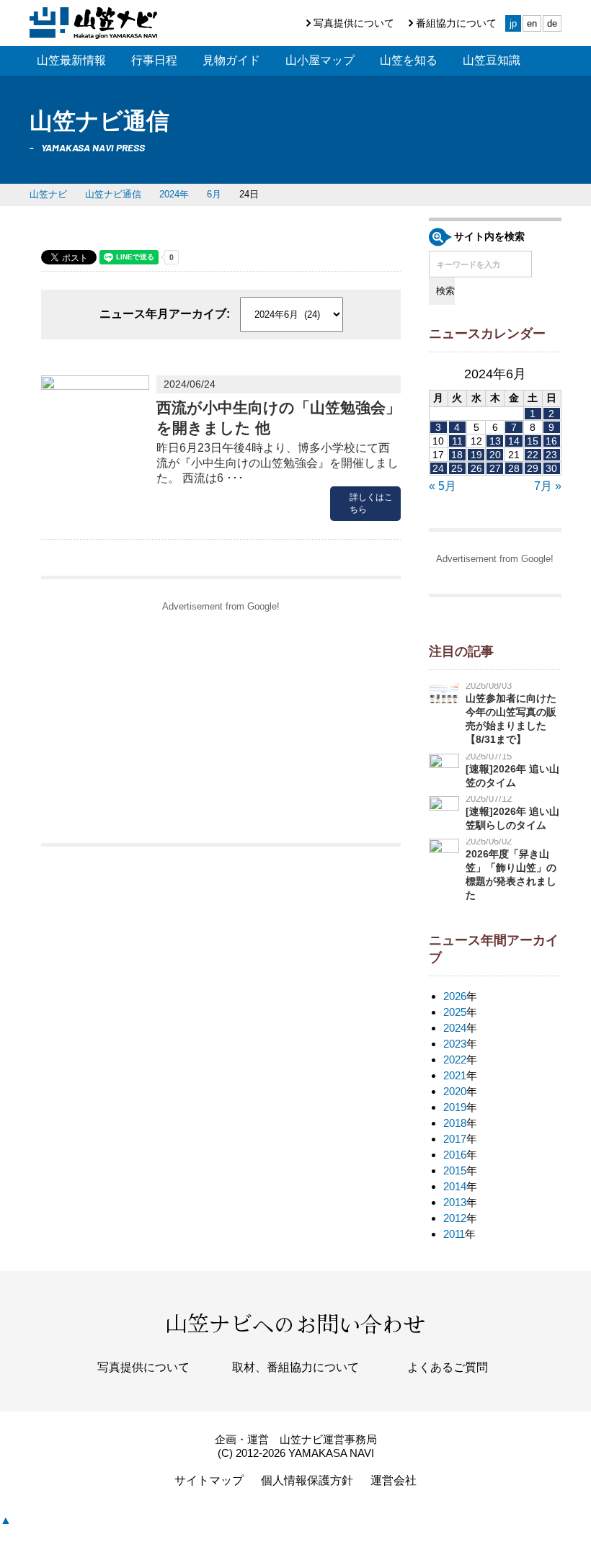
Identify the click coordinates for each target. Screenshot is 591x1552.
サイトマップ (209, 1480)
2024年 (174, 194)
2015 (454, 1170)
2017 (454, 1139)
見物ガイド (231, 60)
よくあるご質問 (447, 1367)
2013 (454, 1202)
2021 (454, 1075)
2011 (454, 1234)
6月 (214, 194)
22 (532, 454)
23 (551, 454)
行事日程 (154, 60)
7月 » (547, 486)
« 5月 (442, 486)
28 (514, 468)
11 (457, 441)
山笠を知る (408, 60)
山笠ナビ (48, 194)
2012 (454, 1218)
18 (457, 454)
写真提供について (354, 23)
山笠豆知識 (491, 60)
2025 (454, 1012)
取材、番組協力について (295, 1367)
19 (476, 454)
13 (495, 441)
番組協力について (456, 23)
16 (551, 441)
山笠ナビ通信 (113, 194)
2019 (454, 1107)
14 (514, 441)
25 (457, 468)
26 (476, 468)
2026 (454, 996)
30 (551, 468)
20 (495, 454)
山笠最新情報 (71, 60)
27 (495, 468)
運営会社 (393, 1480)
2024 (454, 1028)
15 (532, 441)
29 (532, 468)
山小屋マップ (320, 60)
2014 (454, 1186)
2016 (454, 1155)
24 (438, 468)
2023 (454, 1044)
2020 (454, 1091)
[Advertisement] (221, 720)
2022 (454, 1059)
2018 (454, 1123)
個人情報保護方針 (307, 1480)
